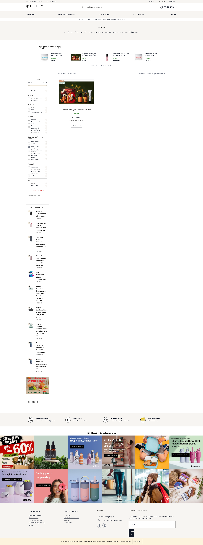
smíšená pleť (39, 169)
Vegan (38, 120)
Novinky (66, 520)
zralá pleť (38, 176)
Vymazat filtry (37, 190)
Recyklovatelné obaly (38, 147)
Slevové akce (68, 523)
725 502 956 (53, 1)
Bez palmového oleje (38, 123)
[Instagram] (104, 525)
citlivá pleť (39, 174)
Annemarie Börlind (39, 98)
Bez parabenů (38, 126)
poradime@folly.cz (35, 1)
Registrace (173, 1)
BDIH (39, 108)
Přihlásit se (132, 533)
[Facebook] (99, 525)
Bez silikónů (39, 132)
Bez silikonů (38, 128)
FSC (38, 110)
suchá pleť (38, 167)
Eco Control (39, 142)
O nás (31, 525)
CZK (150, 1)
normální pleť (38, 171)
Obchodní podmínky (36, 520)
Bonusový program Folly (37, 523)
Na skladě (38, 91)
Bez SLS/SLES (38, 130)
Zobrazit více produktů (100, 66)
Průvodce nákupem (35, 515)
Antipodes (38, 100)
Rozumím (137, 541)
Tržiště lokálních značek (71, 518)
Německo (39, 183)
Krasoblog (67, 515)
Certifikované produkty (38, 155)
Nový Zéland (38, 186)
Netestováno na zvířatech (39, 151)
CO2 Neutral (39, 144)
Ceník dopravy (33, 518)
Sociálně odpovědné (39, 158)
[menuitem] (31, 14)
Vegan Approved (38, 112)
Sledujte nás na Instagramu (103, 433)
